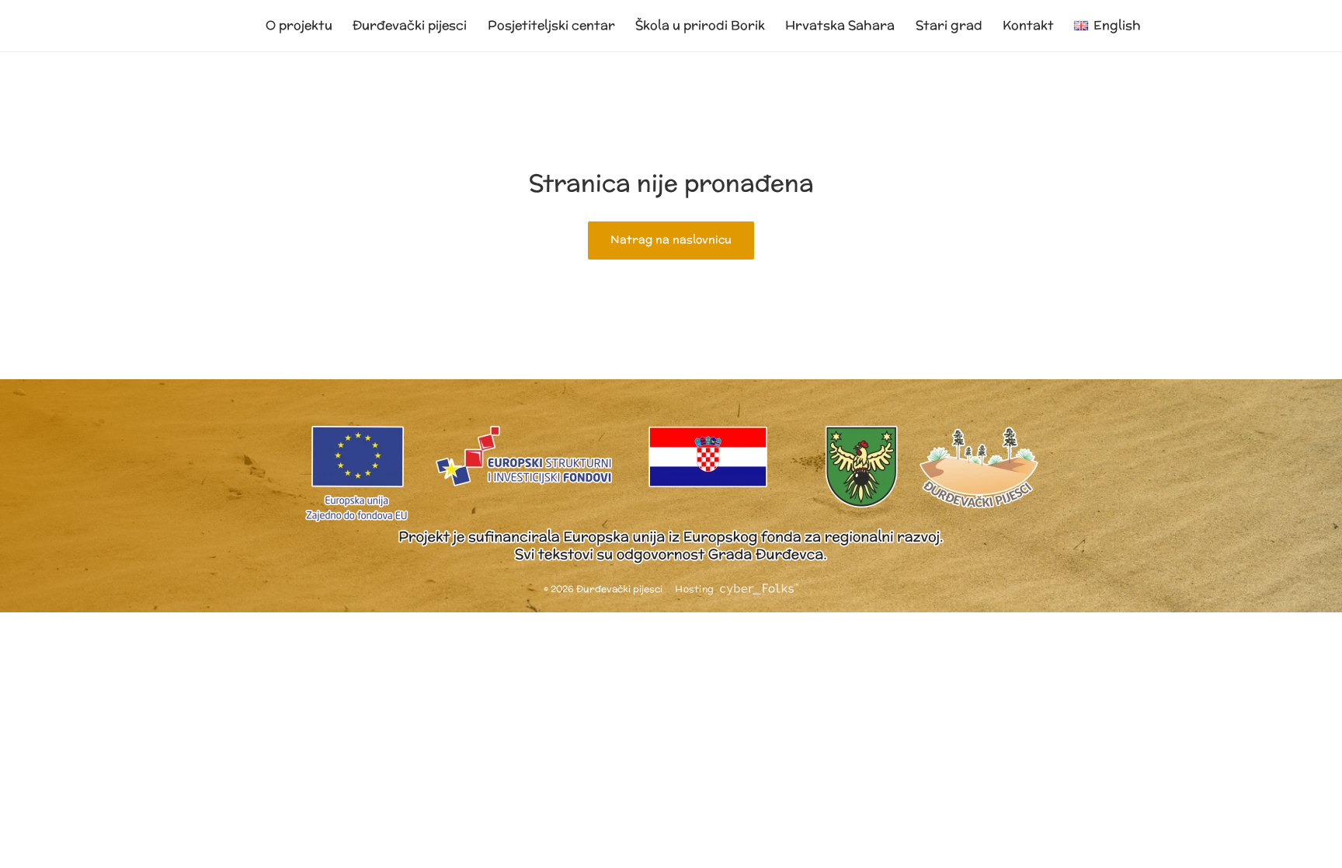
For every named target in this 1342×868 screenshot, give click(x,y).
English (1117, 25)
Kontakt (1028, 25)
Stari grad (949, 25)
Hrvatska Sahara (840, 25)
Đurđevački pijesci (410, 25)
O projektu (299, 25)
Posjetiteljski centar (551, 25)
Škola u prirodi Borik (700, 25)
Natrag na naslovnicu (671, 239)
